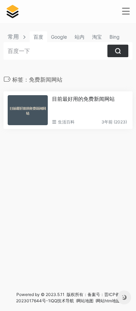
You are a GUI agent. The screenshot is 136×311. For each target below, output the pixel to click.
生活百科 (66, 121)
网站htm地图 (108, 300)
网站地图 (86, 300)
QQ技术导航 (62, 300)
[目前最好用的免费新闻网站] (28, 110)
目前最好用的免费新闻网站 (83, 99)
